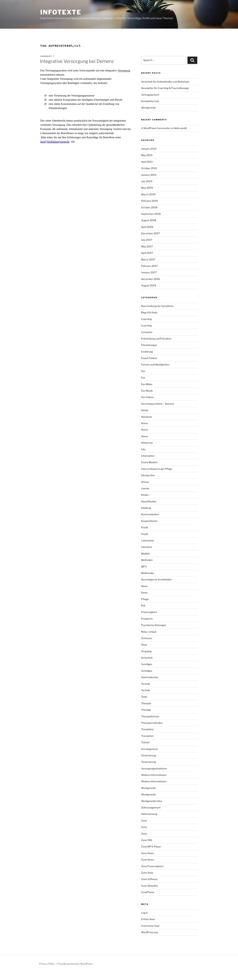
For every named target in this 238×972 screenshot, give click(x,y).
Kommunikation (150, 514)
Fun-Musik (147, 390)
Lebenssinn (147, 540)
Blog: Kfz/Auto (149, 312)
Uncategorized (149, 748)
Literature (146, 546)
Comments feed (150, 925)
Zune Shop (147, 872)
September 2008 (151, 213)
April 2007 (147, 252)
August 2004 (148, 285)
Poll (143, 605)
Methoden (147, 559)
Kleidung (146, 507)
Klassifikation (148, 501)
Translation (147, 729)
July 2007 (146, 239)
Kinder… (145, 494)
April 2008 (147, 226)
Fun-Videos (147, 397)
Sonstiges (146, 664)
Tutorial (145, 742)
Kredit (144, 527)
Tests (144, 696)
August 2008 (148, 220)
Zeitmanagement (150, 807)
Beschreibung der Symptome (157, 305)
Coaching (146, 319)
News (144, 586)
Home (144, 423)
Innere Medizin (149, 462)
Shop (144, 644)
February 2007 (149, 265)
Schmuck (146, 638)
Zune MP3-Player (151, 846)
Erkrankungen (149, 345)
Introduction (148, 475)
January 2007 (149, 272)
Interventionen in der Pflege (156, 468)
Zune (144, 820)
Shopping (146, 651)
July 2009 (146, 181)
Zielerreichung (149, 813)
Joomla (145, 488)
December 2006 (150, 278)
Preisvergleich (149, 612)
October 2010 (149, 168)
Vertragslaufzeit (150, 94)
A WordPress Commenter (155, 128)
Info (143, 449)
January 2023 (148, 148)
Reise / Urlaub (148, 631)
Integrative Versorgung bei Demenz (77, 61)
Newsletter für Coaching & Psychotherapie (165, 88)
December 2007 (150, 233)
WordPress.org (149, 932)
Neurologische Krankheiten (156, 579)
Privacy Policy (47, 963)
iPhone (145, 481)
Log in (144, 912)
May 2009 (147, 187)
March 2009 (148, 194)
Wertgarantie (148, 107)
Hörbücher (147, 442)
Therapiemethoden (152, 722)
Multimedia (147, 573)
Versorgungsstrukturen (154, 768)
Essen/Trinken (149, 358)
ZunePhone (147, 892)
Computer (146, 332)
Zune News (147, 853)
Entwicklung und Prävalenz (156, 338)
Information (147, 455)
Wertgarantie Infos (151, 801)
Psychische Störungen (153, 625)
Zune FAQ (146, 840)
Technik (145, 683)
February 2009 (149, 200)
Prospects (147, 618)
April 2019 (147, 161)
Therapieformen (150, 716)
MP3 (144, 566)
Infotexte (60, 12)
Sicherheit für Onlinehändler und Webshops (165, 81)
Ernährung (147, 351)
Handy (144, 410)
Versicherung (148, 755)
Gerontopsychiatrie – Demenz (157, 403)
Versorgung (123, 70)
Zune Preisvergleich (152, 866)
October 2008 (149, 207)
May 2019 (146, 155)
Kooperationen (149, 520)
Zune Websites (149, 885)
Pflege (145, 599)
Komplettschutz (150, 101)
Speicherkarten (149, 677)
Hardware (146, 416)
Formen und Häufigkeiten (155, 364)
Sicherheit (146, 657)
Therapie (146, 703)
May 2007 (147, 246)
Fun (143, 371)
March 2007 (148, 259)
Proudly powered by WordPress (75, 963)
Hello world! (180, 128)
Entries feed (148, 919)
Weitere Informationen (153, 774)
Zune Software (149, 879)
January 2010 (148, 174)
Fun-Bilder (146, 384)
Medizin (145, 553)
